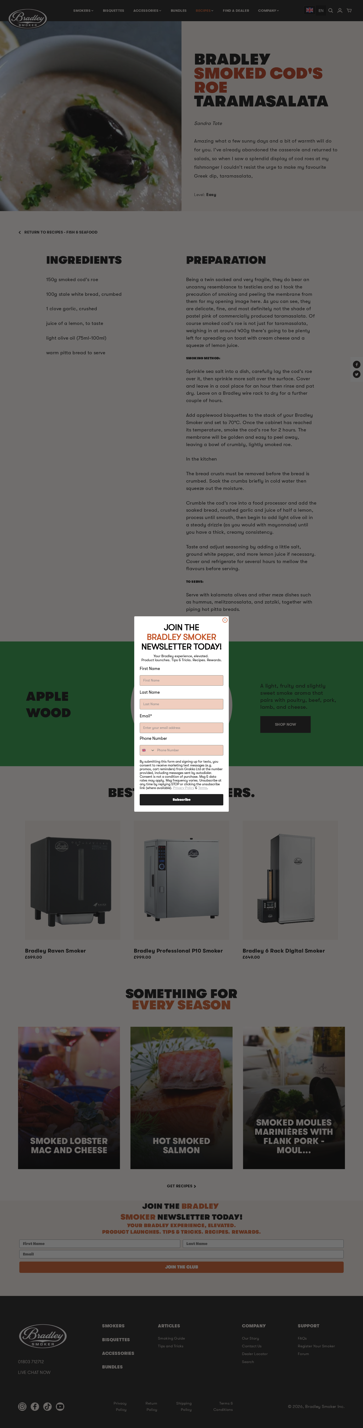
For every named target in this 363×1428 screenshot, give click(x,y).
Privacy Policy (183, 788)
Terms (202, 788)
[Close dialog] (225, 620)
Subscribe (182, 800)
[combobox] (147, 750)
